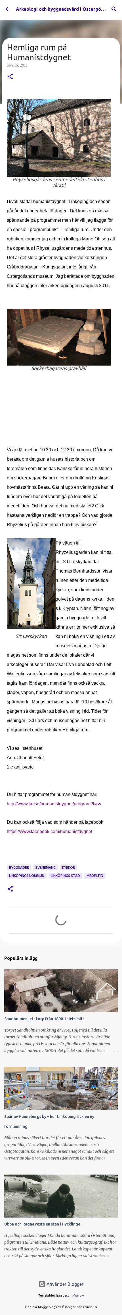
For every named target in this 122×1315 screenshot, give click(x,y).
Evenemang (45, 867)
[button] (10, 77)
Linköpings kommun (26, 876)
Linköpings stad (65, 876)
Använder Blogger (64, 1284)
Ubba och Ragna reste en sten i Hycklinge (42, 1224)
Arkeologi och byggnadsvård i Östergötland (64, 9)
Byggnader (19, 867)
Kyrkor (68, 867)
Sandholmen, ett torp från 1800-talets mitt (44, 1019)
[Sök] (114, 9)
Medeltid (95, 876)
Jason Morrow (73, 1295)
